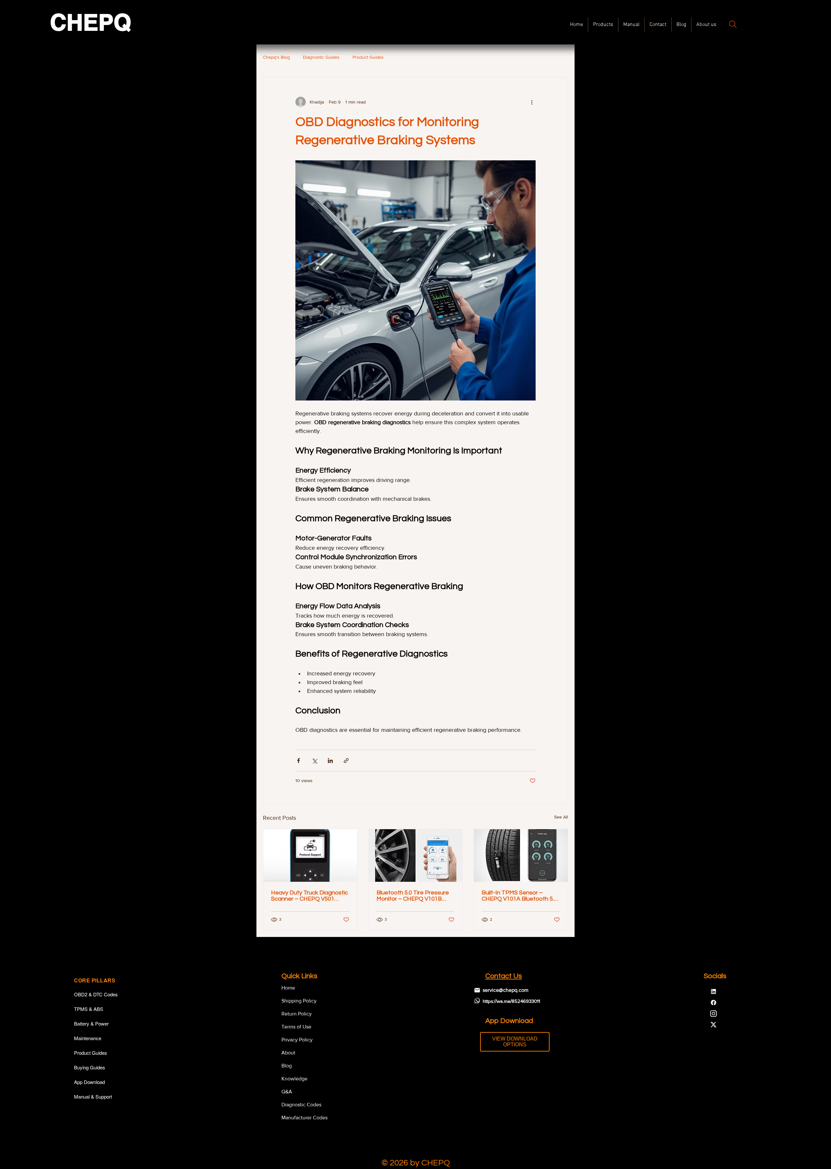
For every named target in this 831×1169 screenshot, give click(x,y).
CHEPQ (90, 22)
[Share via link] (346, 760)
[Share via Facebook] (298, 760)
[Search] (733, 24)
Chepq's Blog (276, 57)
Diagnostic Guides (321, 57)
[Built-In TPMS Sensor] (521, 855)
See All (561, 816)
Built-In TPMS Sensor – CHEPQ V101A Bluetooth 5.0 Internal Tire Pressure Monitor (519, 896)
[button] (631, 25)
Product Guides (368, 57)
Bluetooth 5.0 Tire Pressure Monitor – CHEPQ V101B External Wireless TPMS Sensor (413, 896)
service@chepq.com (505, 990)
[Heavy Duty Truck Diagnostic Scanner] (310, 855)
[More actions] (532, 102)
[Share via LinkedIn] (330, 760)
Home (288, 988)
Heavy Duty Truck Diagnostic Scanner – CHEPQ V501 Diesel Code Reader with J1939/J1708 (309, 896)
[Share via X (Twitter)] (314, 760)
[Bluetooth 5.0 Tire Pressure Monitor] (416, 855)
